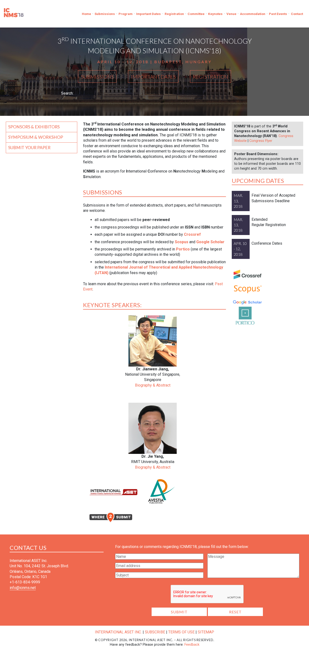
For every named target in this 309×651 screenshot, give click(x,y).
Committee (196, 14)
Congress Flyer (260, 141)
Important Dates (148, 14)
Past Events (278, 14)
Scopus (181, 242)
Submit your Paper (29, 147)
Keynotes (215, 14)
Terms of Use (181, 632)
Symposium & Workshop (35, 137)
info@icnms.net (23, 587)
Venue (231, 14)
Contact (297, 14)
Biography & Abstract (152, 385)
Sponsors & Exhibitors (34, 126)
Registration (174, 14)
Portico (183, 249)
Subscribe (155, 632)
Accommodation (252, 14)
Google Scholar (210, 242)
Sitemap (206, 632)
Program (126, 14)
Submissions (105, 14)
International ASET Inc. (118, 632)
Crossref (192, 234)
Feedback (191, 645)
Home (86, 14)
